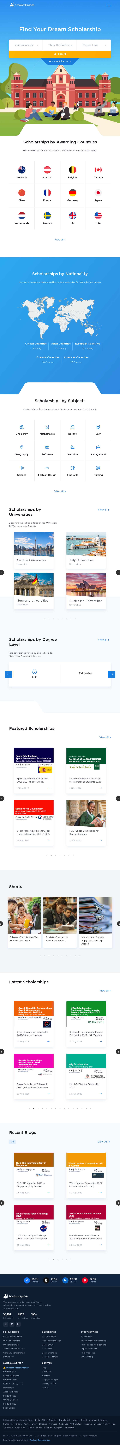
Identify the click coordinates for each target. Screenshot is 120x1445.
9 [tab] (75, 955)
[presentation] (8, 674)
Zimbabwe (8, 1428)
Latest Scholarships (12, 1337)
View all (59, 240)
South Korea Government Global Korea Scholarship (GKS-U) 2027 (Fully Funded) (33, 834)
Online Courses (10, 1400)
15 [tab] (90, 1108)
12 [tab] (77, 1108)
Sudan (39, 1428)
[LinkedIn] (18, 1324)
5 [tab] (62, 619)
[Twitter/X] (12, 1324)
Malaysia (58, 1428)
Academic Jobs (10, 1392)
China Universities (82, 560)
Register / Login (50, 1380)
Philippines (8, 1424)
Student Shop (10, 1404)
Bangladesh (65, 1420)
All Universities (49, 1337)
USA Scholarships (11, 1341)
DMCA (45, 1388)
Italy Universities (29, 560)
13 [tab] (81, 1108)
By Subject (8, 1357)
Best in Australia (50, 1357)
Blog (44, 1368)
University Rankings (51, 1341)
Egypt (34, 1424)
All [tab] (12, 1142)
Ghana (19, 1424)
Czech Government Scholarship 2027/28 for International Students (32, 1035)
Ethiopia (43, 1424)
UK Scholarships (11, 1345)
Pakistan (53, 1420)
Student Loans (10, 1380)
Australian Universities (33, 601)
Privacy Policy (49, 1384)
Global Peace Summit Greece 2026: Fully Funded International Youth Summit (85, 1239)
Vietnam (92, 1420)
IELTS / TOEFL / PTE (13, 1384)
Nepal (84, 1420)
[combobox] (25, 45)
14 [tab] (86, 1108)
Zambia (30, 1428)
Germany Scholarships (14, 1353)
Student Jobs (9, 1396)
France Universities (83, 601)
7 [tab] (71, 619)
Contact (46, 1376)
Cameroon (20, 1428)
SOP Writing (87, 1357)
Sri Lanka (63, 1424)
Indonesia (103, 1420)
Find (61, 54)
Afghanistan (75, 1424)
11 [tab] (73, 1108)
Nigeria (76, 1420)
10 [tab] (79, 955)
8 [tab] (75, 619)
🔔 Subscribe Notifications (16, 1368)
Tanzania (87, 1424)
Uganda (97, 1424)
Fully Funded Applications (93, 1345)
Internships (8, 1388)
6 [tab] (66, 619)
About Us (46, 1372)
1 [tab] (44, 619)
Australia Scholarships (13, 1349)
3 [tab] (53, 619)
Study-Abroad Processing (93, 1341)
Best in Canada (49, 1353)
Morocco (53, 1424)
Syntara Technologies (40, 1440)
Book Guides (9, 1408)
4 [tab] (57, 619)
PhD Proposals (88, 1353)
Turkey (106, 1424)
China (44, 1420)
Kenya (27, 1424)
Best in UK (47, 1349)
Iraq (113, 1424)
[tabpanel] (34, 573)
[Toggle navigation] (106, 5)
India (37, 1420)
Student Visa (9, 1372)
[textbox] (25, 45)
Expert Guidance (89, 1349)
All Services (86, 1337)
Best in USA (47, 1345)
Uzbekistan (69, 1428)
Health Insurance (11, 1376)
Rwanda (48, 1428)
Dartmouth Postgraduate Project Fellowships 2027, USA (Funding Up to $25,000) (85, 1035)
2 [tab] (49, 619)
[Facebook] (5, 1324)
